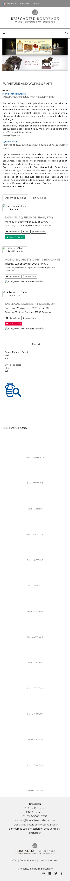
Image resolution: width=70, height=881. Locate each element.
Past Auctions (39, 197)
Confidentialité (28, 860)
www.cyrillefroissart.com (15, 186)
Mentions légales (48, 860)
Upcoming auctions (15, 197)
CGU (15, 860)
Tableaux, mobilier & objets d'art (32, 303)
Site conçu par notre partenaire (35, 868)
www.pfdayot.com (12, 135)
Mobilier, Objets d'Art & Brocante (32, 259)
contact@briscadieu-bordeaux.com (35, 820)
